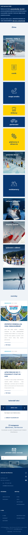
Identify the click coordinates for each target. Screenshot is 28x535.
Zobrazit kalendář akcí (12, 417)
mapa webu (9, 531)
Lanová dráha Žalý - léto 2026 (17, 9)
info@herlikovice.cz (8, 485)
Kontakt (5, 518)
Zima (18, 496)
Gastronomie (20, 504)
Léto (18, 499)
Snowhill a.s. (6, 527)
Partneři (5, 520)
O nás (4, 515)
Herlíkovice (6, 496)
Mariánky (5, 499)
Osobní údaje (21, 518)
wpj (20, 531)
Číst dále (8, 393)
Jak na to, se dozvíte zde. (18, 20)
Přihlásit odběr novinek (14, 452)
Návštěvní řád (21, 515)
